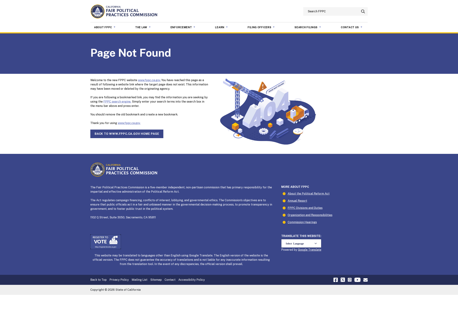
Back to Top (98, 279)
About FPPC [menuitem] (107, 27)
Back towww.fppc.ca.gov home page (127, 133)
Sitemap (156, 279)
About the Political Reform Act (309, 193)
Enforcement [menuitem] (185, 27)
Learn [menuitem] (224, 27)
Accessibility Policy (191, 279)
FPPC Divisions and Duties (305, 208)
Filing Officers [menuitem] (264, 27)
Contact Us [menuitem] (354, 27)
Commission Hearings (302, 222)
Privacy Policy (119, 279)
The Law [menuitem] (145, 27)
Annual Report (297, 200)
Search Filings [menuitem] (310, 27)
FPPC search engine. (117, 101)
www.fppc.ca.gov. (149, 80)
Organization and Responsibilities (310, 215)
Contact (170, 279)
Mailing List (139, 279)
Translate (314, 249)
